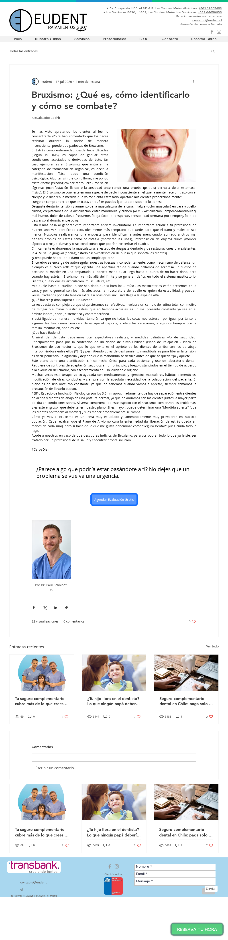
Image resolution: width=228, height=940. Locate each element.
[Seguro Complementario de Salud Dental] (186, 673)
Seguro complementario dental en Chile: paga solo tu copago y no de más (186, 701)
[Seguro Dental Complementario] (42, 673)
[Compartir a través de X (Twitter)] (45, 607)
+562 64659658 (210, 12)
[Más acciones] (193, 81)
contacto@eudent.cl (207, 20)
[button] (213, 51)
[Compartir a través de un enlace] (66, 607)
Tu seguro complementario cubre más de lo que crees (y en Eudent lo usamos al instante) (41, 701)
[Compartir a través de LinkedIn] (55, 607)
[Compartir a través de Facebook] (34, 607)
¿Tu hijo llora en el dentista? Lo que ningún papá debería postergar (113, 701)
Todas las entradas (23, 51)
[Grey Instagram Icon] (219, 32)
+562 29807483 (210, 8)
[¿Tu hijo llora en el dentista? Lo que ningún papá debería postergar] (114, 673)
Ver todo (212, 646)
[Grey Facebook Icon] (212, 32)
